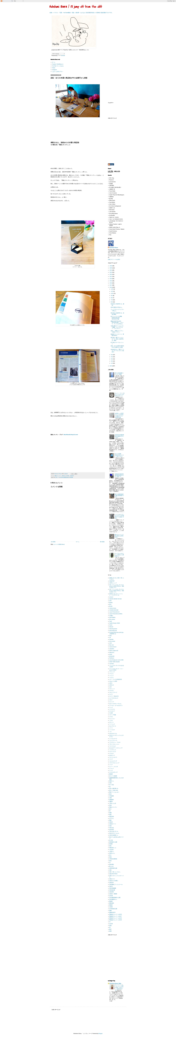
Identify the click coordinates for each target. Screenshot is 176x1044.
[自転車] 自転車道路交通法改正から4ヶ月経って (119, 475)
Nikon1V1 (111, 652)
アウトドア (112, 671)
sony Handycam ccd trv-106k (116, 660)
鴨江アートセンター (114, 792)
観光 (110, 794)
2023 (111, 272)
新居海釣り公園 (113, 842)
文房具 (111, 906)
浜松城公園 (112, 890)
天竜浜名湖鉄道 (113, 858)
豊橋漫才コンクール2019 (115, 920)
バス (110, 731)
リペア (111, 764)
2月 (112, 361)
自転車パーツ (112, 823)
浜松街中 (72, 475)
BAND (110, 602)
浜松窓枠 (111, 891)
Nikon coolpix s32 (113, 650)
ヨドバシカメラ (113, 757)
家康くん (111, 781)
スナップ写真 (112, 714)
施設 (110, 820)
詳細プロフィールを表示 (114, 259)
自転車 (111, 822)
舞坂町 (111, 901)
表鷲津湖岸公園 (113, 868)
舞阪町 (111, 905)
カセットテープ (113, 692)
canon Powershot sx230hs (115, 613)
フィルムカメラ (113, 738)
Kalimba (111, 639)
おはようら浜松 (113, 681)
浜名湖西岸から (113, 899)
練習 (110, 931)
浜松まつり (112, 878)
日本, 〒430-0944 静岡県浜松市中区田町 (64, 477)
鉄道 (110, 857)
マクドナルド (112, 746)
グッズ (111, 707)
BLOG (110, 606)
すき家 (111, 713)
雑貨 (110, 812)
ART (110, 600)
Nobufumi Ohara (113, 247)
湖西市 (111, 801)
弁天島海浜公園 (113, 908)
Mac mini (111, 645)
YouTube (111, 663)
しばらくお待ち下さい (57, 71)
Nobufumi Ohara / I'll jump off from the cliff (77, 6)
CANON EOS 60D (113, 610)
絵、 (110, 786)
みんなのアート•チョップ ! (115, 748)
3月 (112, 359)
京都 (110, 797)
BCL (110, 604)
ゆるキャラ (112, 755)
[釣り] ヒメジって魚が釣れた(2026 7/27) (119, 536)
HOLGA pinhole (113, 628)
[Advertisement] (78, 529)
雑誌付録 (111, 816)
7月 (112, 299)
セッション (112, 718)
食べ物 (111, 840)
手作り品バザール (113, 831)
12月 (112, 289)
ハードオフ (112, 729)
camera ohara (112, 608)
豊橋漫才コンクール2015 (115, 914)
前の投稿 (102, 541)
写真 (110, 825)
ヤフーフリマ (112, 751)
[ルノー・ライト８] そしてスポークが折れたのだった (119, 394)
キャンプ (111, 701)
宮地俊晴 (111, 796)
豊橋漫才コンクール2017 (115, 916)
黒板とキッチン (58, 475)
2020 (111, 278)
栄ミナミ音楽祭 (113, 776)
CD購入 (111, 615)
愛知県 (111, 774)
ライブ (111, 759)
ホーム (53, 62)
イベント (111, 675)
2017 (111, 285)
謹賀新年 (111, 799)
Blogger (100, 1033)
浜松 (110, 870)
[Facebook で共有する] (75, 474)
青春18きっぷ (112, 847)
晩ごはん (111, 866)
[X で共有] (74, 474)
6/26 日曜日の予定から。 (117, 307)
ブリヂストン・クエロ (114, 742)
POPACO (111, 658)
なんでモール (112, 726)
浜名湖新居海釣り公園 (114, 897)
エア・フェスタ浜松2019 (115, 679)
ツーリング (112, 724)
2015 (111, 365)
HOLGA (111, 626)
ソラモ (111, 720)
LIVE (110, 643)
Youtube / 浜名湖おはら (57, 64)
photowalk (111, 656)
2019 (111, 280)
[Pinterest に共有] (76, 474)
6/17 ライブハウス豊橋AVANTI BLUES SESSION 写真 (116, 318)
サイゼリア (112, 711)
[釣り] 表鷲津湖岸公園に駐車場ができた (119, 495)
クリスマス (112, 709)
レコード (111, 768)
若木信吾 (111, 829)
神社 (110, 845)
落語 (110, 925)
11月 (112, 291)
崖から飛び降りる (113, 788)
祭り (110, 809)
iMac (110, 635)
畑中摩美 (111, 864)
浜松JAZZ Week (113, 873)
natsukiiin (111, 648)
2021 (111, 276)
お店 (110, 686)
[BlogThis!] (72, 474)
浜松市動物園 (112, 888)
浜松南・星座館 (113, 893)
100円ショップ (113, 583)
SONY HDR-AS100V (114, 661)
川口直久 (111, 849)
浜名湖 (111, 895)
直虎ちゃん (112, 853)
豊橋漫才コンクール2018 (115, 918)
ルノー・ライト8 (113, 766)
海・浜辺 (111, 784)
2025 (111, 268)
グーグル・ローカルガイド (116, 705)
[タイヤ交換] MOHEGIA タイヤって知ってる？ (119, 455)
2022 (111, 274)
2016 (111, 287)
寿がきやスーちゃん (114, 833)
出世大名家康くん (113, 835)
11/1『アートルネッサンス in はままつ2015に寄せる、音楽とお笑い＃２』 (116, 586)
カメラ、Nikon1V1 (114, 696)
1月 (112, 363)
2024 (111, 270)
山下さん (111, 818)
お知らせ (111, 685)
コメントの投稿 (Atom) (59, 544)
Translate (62, 55)
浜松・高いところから (114, 871)
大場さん (111, 851)
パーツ (111, 728)
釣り (110, 855)
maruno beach (112, 646)
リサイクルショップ (114, 762)
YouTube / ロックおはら (58, 66)
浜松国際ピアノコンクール (116, 884)
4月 (112, 356)
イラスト (111, 677)
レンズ (111, 770)
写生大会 (111, 827)
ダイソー (111, 722)
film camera (112, 619)
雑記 (110, 814)
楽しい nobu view (113, 790)
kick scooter (112, 641)
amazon (111, 597)
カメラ (111, 694)
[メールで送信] (71, 474)
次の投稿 (53, 541)
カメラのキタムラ (113, 698)
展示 (110, 860)
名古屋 (111, 923)
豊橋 (110, 910)
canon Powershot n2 (114, 612)
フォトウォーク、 (113, 740)
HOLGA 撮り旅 (113, 630)
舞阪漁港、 (112, 903)
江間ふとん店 (112, 803)
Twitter (53, 67)
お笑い (111, 683)
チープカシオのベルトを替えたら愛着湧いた (119, 555)
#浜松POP (111, 581)
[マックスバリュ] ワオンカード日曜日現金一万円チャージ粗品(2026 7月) (119, 987)
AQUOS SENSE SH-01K (115, 598)
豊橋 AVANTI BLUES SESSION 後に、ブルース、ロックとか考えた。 (117, 322)
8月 (112, 297)
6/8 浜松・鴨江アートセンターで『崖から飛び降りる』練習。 (117, 339)
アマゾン (111, 673)
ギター (111, 700)
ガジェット (112, 688)
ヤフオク (111, 753)
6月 (112, 302)
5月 (112, 354)
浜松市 (111, 886)
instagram (54, 69)
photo (110, 654)
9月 (112, 295)
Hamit (110, 625)
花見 (110, 782)
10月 (112, 293)
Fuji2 (110, 621)
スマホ (111, 716)
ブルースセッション (114, 744)
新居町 (111, 843)
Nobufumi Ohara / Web (115, 983)
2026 (111, 265)
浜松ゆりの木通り (66, 475)
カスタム (111, 690)
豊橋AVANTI (112, 912)
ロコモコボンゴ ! (113, 772)
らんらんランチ (113, 761)
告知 (110, 805)
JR (110, 637)
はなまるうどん (113, 733)
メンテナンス (112, 749)
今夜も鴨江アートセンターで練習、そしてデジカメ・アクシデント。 (117, 327)
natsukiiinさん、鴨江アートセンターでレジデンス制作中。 (117, 351)
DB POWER (112, 617)
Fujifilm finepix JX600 (114, 623)
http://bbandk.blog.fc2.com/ (71, 434)
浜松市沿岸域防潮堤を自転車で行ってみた (119, 436)
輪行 (110, 929)
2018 (111, 283)
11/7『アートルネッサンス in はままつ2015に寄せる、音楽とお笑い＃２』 (116, 590)
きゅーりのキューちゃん (115, 703)
